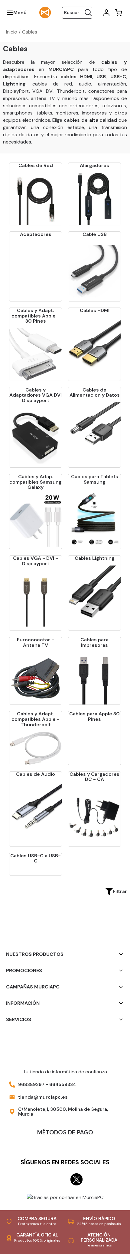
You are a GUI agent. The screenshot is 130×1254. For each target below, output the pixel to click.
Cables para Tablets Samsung (94, 479)
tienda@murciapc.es (43, 1097)
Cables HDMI (94, 310)
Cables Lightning (95, 558)
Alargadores (94, 165)
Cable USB (95, 234)
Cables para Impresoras (94, 642)
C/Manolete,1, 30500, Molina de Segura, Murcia (63, 1111)
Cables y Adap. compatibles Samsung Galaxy (35, 481)
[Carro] (118, 12)
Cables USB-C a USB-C (35, 858)
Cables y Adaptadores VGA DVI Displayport (35, 395)
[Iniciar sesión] (106, 12)
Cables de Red (35, 165)
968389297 (31, 1085)
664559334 (62, 1085)
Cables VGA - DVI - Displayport (35, 561)
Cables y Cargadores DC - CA (94, 777)
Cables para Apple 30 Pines (94, 716)
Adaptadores (35, 234)
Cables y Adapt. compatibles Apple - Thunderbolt (35, 719)
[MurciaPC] (45, 12)
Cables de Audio (35, 774)
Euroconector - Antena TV (35, 642)
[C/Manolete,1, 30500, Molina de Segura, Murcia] (12, 1112)
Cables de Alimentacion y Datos (95, 392)
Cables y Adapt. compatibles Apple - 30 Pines (35, 315)
